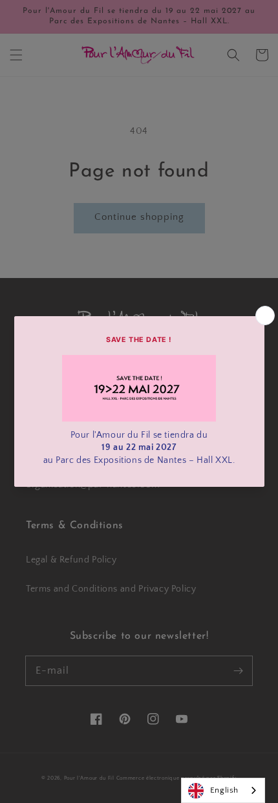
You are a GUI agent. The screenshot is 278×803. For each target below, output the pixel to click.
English (224, 790)
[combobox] (223, 790)
